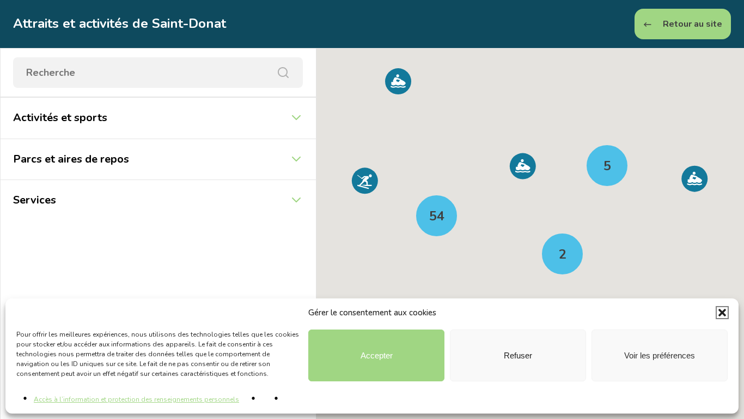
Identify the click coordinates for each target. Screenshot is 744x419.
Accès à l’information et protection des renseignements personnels (136, 399)
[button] (722, 312)
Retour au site (691, 24)
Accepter (377, 355)
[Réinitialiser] (283, 72)
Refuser (518, 355)
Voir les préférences (659, 355)
